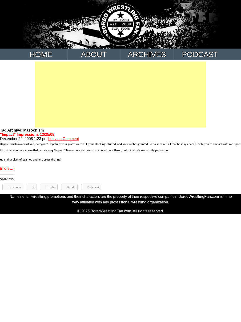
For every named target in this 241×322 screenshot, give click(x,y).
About (94, 54)
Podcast (200, 54)
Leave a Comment (63, 139)
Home (41, 54)
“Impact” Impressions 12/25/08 (27, 134)
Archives (147, 54)
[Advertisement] (120, 95)
